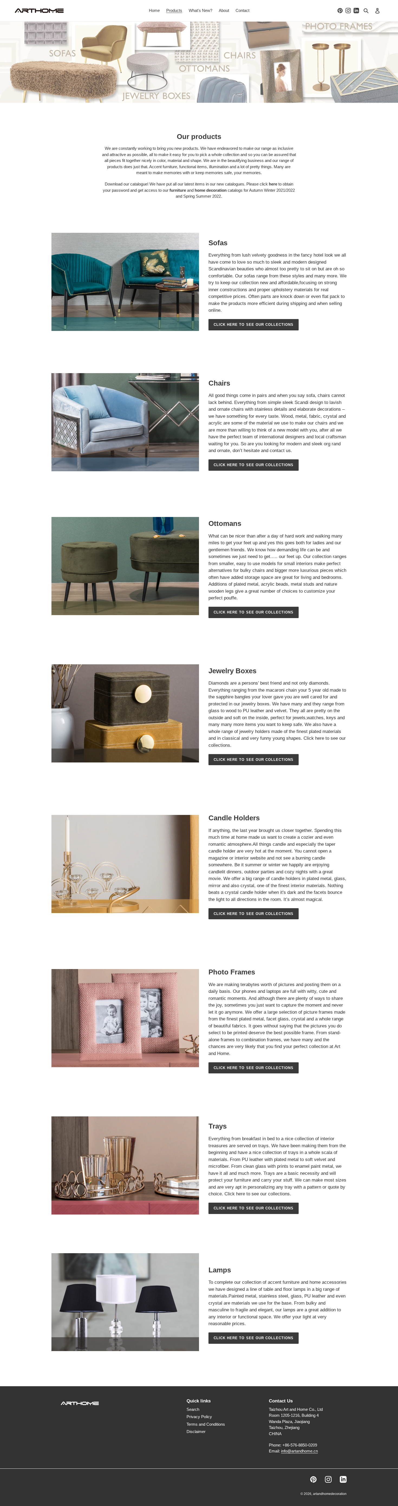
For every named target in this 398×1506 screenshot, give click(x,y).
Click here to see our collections (253, 325)
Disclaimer (196, 1431)
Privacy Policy (199, 1416)
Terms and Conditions (206, 1424)
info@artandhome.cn (299, 1451)
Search (193, 1409)
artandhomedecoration (330, 1494)
